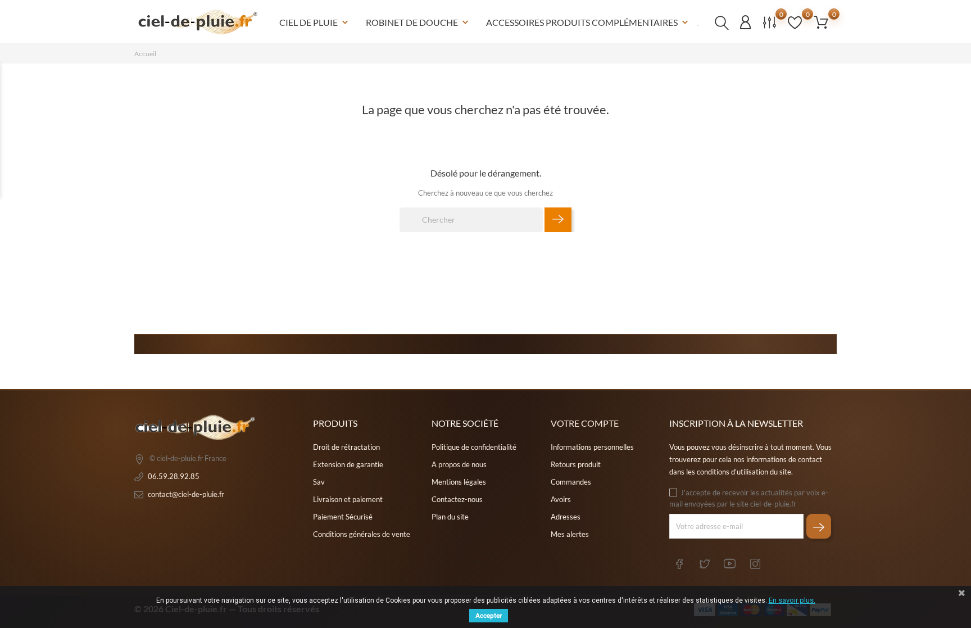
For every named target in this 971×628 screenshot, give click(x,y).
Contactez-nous (457, 499)
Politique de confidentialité (474, 446)
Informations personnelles (592, 446)
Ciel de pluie (315, 22)
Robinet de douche (418, 22)
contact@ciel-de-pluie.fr (186, 494)
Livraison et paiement (348, 499)
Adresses (565, 516)
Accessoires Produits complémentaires (588, 22)
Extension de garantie (348, 464)
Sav (319, 481)
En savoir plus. (792, 600)
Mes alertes (570, 534)
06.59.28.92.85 (173, 476)
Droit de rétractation (346, 446)
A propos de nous (459, 464)
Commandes (571, 481)
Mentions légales (459, 481)
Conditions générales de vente (361, 534)
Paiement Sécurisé (343, 516)
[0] (821, 21)
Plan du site (450, 516)
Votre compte (585, 423)
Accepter (488, 616)
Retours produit (576, 464)
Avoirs (561, 499)
